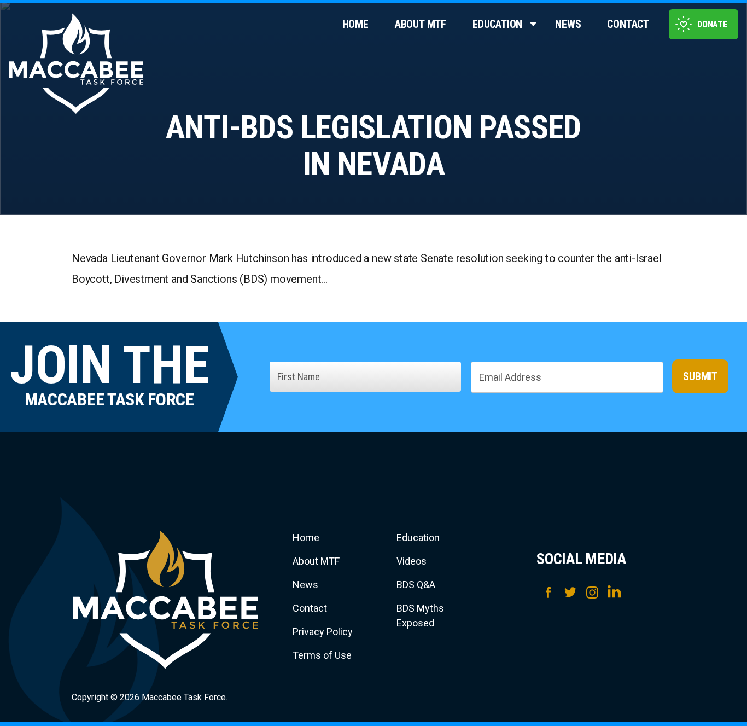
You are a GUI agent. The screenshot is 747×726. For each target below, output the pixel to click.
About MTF (420, 24)
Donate (712, 24)
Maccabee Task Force (166, 600)
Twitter (570, 592)
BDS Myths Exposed (420, 615)
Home (355, 24)
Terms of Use (322, 655)
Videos (411, 561)
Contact (628, 24)
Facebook (548, 592)
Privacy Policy (323, 631)
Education (497, 24)
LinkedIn (614, 592)
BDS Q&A (415, 584)
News (568, 24)
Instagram (592, 592)
